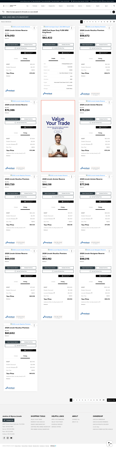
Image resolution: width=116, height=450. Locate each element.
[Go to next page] (110, 21)
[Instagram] (7, 438)
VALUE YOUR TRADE (36, 419)
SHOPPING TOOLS (38, 416)
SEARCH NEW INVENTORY (38, 424)
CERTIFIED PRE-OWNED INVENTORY (40, 426)
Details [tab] (16, 58)
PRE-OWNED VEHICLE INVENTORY (40, 429)
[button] (34, 28)
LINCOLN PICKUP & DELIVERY (101, 424)
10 (107, 22)
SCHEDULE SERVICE (57, 424)
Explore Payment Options (12, 44)
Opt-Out (47, 445)
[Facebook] (4, 438)
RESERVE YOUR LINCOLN (38, 422)
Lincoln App (96, 426)
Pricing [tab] (25, 58)
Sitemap (30, 445)
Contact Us (9, 420)
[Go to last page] (114, 21)
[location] (71, 1)
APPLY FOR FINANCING (58, 419)
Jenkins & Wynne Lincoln (8, 445)
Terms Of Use (25, 445)
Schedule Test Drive (28, 44)
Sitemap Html (36, 445)
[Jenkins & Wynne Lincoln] (10, 6)
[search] (114, 6)
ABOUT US (75, 422)
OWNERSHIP (98, 416)
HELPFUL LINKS (58, 416)
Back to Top (111, 400)
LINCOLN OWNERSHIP (99, 419)
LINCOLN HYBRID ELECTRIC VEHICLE (103, 429)
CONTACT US (75, 419)
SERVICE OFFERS (56, 426)
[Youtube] (11, 438)
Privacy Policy (18, 445)
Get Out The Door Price (22, 48)
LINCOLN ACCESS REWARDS (100, 422)
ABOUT (75, 416)
